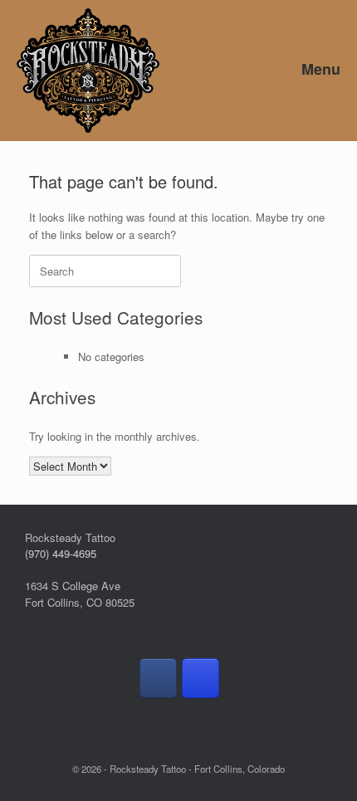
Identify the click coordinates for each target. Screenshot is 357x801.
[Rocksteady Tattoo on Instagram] (200, 678)
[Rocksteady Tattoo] (88, 70)
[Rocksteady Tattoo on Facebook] (158, 678)
